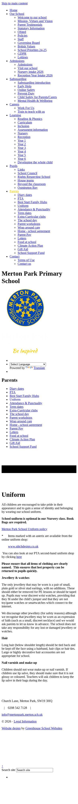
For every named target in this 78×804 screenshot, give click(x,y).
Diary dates (25, 195)
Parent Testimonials (30, 24)
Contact (14, 256)
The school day (27, 220)
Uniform (23, 205)
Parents (14, 191)
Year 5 (22, 155)
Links (21, 169)
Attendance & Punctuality (34, 209)
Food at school (27, 242)
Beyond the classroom (32, 184)
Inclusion (23, 126)
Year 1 (22, 140)
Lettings (23, 57)
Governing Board (29, 42)
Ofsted (22, 32)
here (19, 557)
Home (13, 10)
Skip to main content (15, 3)
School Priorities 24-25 (32, 50)
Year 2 (22, 144)
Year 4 (22, 151)
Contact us (24, 263)
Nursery (23, 133)
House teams (26, 180)
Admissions (17, 61)
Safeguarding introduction (34, 82)
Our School (17, 13)
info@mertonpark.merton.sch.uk (22, 714)
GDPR (22, 53)
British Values (26, 46)
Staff (21, 39)
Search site (8, 770)
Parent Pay (24, 234)
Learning (15, 115)
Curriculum (25, 122)
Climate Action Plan (30, 245)
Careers (14, 104)
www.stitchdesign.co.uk (23, 546)
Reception (24, 137)
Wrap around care (29, 227)
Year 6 (22, 158)
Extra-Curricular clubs (32, 216)
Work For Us (26, 108)
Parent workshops (29, 224)
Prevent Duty (26, 93)
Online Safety (26, 90)
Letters (22, 238)
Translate (39, 368)
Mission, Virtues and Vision (35, 21)
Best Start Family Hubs (32, 202)
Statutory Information (31, 28)
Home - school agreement (34, 231)
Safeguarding (18, 79)
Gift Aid (23, 249)
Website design (11, 728)
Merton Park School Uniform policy (24, 529)
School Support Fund (31, 253)
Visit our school (27, 68)
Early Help (24, 86)
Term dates (24, 213)
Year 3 (22, 147)
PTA (21, 198)
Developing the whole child (35, 162)
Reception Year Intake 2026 (35, 75)
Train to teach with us (31, 111)
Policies (22, 35)
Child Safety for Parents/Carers (37, 97)
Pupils (13, 166)
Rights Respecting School (34, 176)
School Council (27, 173)
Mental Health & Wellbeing (35, 100)
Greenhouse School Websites (43, 728)
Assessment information (33, 129)
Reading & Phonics (30, 119)
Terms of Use (26, 260)
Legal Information (25, 721)
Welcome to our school (32, 17)
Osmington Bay (28, 187)
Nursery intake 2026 (30, 71)
